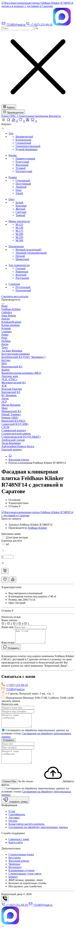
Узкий (19, 193)
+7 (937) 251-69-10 (17, 685)
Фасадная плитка (18, 459)
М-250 (19, 237)
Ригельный (22, 277)
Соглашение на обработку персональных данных (38, 827)
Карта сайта (15, 842)
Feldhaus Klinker (37, 527)
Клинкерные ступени (21, 870)
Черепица (14, 863)
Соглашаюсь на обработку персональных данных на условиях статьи (36, 733)
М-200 (19, 234)
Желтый (20, 208)
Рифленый (22, 271)
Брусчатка (14, 857)
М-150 (19, 227)
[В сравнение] (12, 579)
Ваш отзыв (7, 642)
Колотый (21, 274)
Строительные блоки (21, 854)
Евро (19, 190)
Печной (20, 255)
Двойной (21, 186)
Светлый (21, 212)
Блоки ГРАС (9, 115)
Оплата (12, 820)
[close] (2, 128)
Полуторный (23, 183)
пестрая (23, 537)
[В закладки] (4, 579)
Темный (20, 215)
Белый (19, 202)
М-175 (19, 230)
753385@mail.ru (15, 689)
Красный (21, 205)
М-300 (19, 240)
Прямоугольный (25, 158)
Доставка (14, 817)
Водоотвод (15, 867)
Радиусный (22, 161)
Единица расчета (11, 540)
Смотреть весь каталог (15, 296)
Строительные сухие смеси (24, 873)
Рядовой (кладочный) (28, 249)
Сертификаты (16, 814)
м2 (7, 544)
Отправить (8, 740)
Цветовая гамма (11, 533)
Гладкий (21, 268)
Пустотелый (23, 287)
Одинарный (23, 180)
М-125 (19, 224)
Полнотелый (23, 290)
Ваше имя (7, 627)
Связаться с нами (18, 839)
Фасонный (22, 164)
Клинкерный (23, 139)
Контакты (55, 115)
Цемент (13, 876)
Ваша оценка (9, 620)
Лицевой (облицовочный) (31, 252)
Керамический (24, 136)
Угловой (21, 168)
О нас (11, 811)
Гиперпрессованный (28, 146)
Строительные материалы (33, 115)
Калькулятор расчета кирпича (26, 823)
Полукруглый (24, 171)
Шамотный (22, 259)
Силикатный (23, 142)
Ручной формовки (26, 149)
